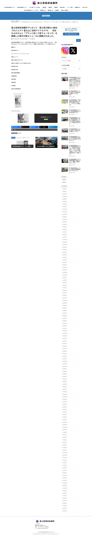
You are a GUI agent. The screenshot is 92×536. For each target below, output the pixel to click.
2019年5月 (64, 409)
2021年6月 (64, 346)
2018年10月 (64, 427)
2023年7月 (64, 282)
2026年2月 (64, 204)
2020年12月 (64, 361)
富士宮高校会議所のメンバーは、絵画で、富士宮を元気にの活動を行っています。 (75, 130)
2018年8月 (64, 432)
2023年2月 (64, 295)
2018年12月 (64, 422)
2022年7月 (64, 313)
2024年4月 (64, 259)
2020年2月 (64, 386)
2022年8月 (64, 310)
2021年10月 (64, 335)
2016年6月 (64, 498)
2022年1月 (64, 328)
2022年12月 (64, 300)
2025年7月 (64, 221)
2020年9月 (64, 368)
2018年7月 (64, 434)
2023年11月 (64, 272)
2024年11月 (64, 242)
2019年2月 (64, 417)
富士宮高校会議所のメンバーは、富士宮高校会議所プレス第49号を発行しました (75, 111)
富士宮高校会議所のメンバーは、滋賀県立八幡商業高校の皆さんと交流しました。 (75, 169)
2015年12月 (64, 510)
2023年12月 (64, 270)
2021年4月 (64, 351)
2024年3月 (64, 262)
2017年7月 (64, 465)
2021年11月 (64, 333)
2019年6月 (64, 406)
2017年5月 (64, 470)
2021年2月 (64, 356)
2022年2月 (64, 325)
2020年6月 (64, 376)
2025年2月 (64, 234)
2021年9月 (64, 338)
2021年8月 (64, 340)
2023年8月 (64, 280)
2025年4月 (64, 229)
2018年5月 (64, 439)
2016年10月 (64, 488)
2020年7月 (64, 373)
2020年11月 (64, 363)
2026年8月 (64, 188)
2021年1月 (64, 358)
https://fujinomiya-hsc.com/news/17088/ (20, 53)
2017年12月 (64, 452)
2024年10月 (64, 244)
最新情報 (19, 133)
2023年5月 (64, 287)
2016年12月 (64, 483)
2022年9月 (64, 308)
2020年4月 (64, 381)
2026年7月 (64, 191)
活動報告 (64, 182)
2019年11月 (64, 394)
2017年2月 (64, 477)
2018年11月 (64, 424)
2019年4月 (64, 412)
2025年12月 (64, 209)
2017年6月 (64, 467)
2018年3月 (64, 444)
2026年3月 (64, 201)
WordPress (39, 533)
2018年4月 (64, 442)
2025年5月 (64, 226)
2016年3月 (64, 505)
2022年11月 (64, 302)
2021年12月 (64, 330)
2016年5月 (64, 500)
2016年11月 (64, 485)
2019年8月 (64, 401)
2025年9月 (64, 216)
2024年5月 (64, 257)
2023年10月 (64, 275)
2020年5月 (64, 379)
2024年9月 (64, 247)
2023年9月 (64, 277)
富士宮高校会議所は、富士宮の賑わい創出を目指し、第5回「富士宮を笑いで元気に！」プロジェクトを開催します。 (75, 102)
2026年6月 (64, 193)
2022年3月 (64, 323)
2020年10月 (64, 366)
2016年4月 (64, 503)
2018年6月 (64, 437)
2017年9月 (64, 460)
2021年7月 (64, 343)
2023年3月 (64, 292)
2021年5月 (64, 348)
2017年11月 (64, 455)
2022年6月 (64, 315)
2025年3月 (64, 231)
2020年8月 (64, 371)
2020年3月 (64, 384)
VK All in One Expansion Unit (54, 533)
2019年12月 (64, 391)
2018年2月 (64, 447)
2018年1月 (64, 450)
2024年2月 (64, 264)
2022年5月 (64, 318)
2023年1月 (64, 297)
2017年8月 (64, 462)
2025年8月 (64, 219)
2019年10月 (64, 396)
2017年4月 (64, 472)
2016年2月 (64, 508)
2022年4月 (64, 320)
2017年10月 (64, 457)
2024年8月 (64, 249)
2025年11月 (64, 211)
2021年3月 (64, 353)
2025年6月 (64, 224)
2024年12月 (64, 239)
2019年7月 (64, 404)
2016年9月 (64, 490)
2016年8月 (64, 493)
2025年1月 (64, 237)
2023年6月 (64, 285)
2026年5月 (64, 196)
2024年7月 (64, 252)
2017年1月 (64, 480)
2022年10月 (64, 305)
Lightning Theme (46, 533)
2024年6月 (64, 254)
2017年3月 (64, 475)
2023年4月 (64, 290)
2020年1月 (64, 389)
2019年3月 (64, 414)
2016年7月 (64, 495)
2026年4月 (64, 199)
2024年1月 (64, 267)
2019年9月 (64, 399)
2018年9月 (64, 429)
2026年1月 (64, 206)
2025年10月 (64, 214)
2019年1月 (64, 419)
